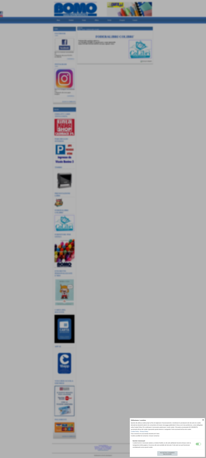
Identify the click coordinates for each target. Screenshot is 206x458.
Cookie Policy (135, 431)
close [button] (203, 420)
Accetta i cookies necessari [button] (167, 453)
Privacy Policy (144, 431)
